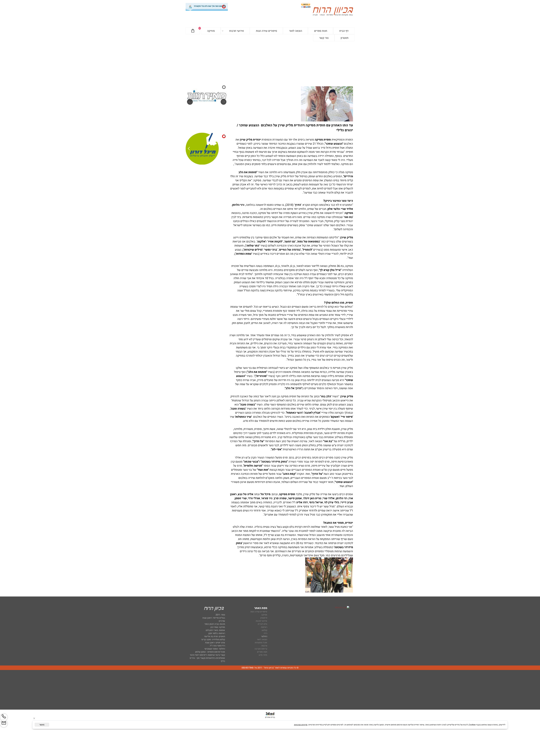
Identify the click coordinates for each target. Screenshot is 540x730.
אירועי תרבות (236, 31)
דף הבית (343, 31)
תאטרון (344, 38)
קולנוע (264, 630)
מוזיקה (211, 31)
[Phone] (4, 717)
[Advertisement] (270, 62)
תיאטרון (263, 617)
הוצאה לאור (295, 31)
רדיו (265, 633)
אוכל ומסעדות (261, 642)
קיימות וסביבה (261, 648)
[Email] (4, 724)
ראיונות (264, 627)
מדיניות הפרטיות (300, 724)
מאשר (41, 725)
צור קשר (323, 38)
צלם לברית (262, 624)
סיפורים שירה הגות (266, 31)
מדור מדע (263, 654)
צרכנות (264, 645)
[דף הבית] (332, 11)
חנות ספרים (320, 31)
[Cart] (193, 30)
